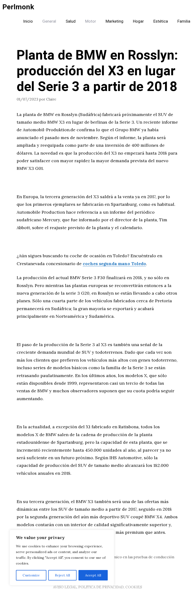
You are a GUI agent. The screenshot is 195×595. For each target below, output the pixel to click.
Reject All (62, 575)
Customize (31, 575)
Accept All (93, 575)
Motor (90, 21)
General (49, 21)
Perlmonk (18, 7)
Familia (183, 21)
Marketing (114, 21)
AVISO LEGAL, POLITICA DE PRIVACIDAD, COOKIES (97, 587)
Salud (71, 21)
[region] (62, 557)
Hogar (138, 21)
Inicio (28, 21)
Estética (160, 21)
